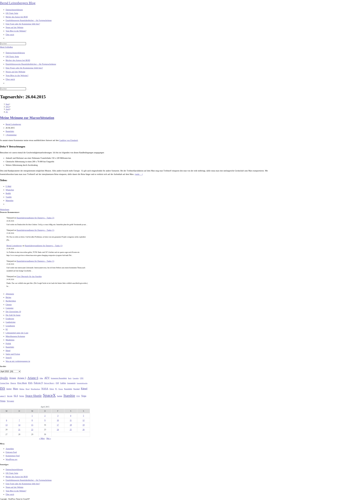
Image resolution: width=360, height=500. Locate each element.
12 (84, 420)
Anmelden (10, 449)
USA (78, 396)
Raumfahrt (10, 131)
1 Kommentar (11, 135)
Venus (2, 401)
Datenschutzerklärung (15, 53)
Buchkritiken (11, 301)
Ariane (12, 378)
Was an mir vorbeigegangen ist (18, 361)
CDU (82, 378)
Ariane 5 (21, 378)
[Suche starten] (28, 89)
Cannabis (76, 378)
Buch (69, 378)
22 (32, 430)
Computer (10, 308)
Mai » (48, 438)
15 (32, 425)
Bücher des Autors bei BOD (18, 60)
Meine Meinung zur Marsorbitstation (27, 118)
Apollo (4, 377)
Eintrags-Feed (11, 452)
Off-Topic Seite (12, 56)
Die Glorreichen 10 (13, 312)
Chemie (9, 305)
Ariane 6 (32, 377)
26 (84, 430)
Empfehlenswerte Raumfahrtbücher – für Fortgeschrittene (31, 64)
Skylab (9, 396)
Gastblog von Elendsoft (68, 140)
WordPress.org (11, 459)
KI (7, 329)
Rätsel (8, 351)
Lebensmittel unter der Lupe (17, 333)
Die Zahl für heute (13, 315)
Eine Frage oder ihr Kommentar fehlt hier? (24, 68)
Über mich (10, 79)
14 (19, 425)
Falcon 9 (38, 382)
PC (56, 389)
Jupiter (9, 389)
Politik (8, 344)
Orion (52, 389)
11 (71, 420)
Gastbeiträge (10, 322)
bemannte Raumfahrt (59, 378)
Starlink (59, 396)
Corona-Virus (4, 383)
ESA (30, 383)
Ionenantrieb (71, 383)
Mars (15, 388)
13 (6, 425)
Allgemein (10, 294)
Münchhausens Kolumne (15, 336)
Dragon (13, 383)
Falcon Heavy (49, 383)
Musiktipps (10, 340)
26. (7, 112)
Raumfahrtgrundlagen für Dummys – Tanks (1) (35, 230)
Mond (28, 389)
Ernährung (10, 319)
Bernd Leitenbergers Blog (17, 3)
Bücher (8, 297)
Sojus (21, 396)
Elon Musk (22, 383)
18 (71, 425)
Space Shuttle (33, 395)
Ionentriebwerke (82, 383)
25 (71, 430)
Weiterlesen (4, 210)
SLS (16, 395)
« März (42, 438)
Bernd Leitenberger (13, 124)
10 (58, 420)
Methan (21, 389)
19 (84, 425)
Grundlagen (10, 326)
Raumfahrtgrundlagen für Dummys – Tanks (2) (35, 218)
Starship (69, 395)
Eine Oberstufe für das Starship (29, 276)
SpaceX (9, 358)
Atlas (41, 378)
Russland (76, 389)
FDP (57, 383)
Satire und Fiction (13, 354)
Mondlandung (35, 389)
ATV (47, 377)
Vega (83, 395)
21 (19, 430)
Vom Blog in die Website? (17, 75)
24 (58, 430)
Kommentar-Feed (13, 456)
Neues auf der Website (15, 72)
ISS (2, 388)
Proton (60, 389)
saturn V (3, 396)
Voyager (10, 401)
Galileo (63, 383)
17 (58, 425)
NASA (44, 388)
